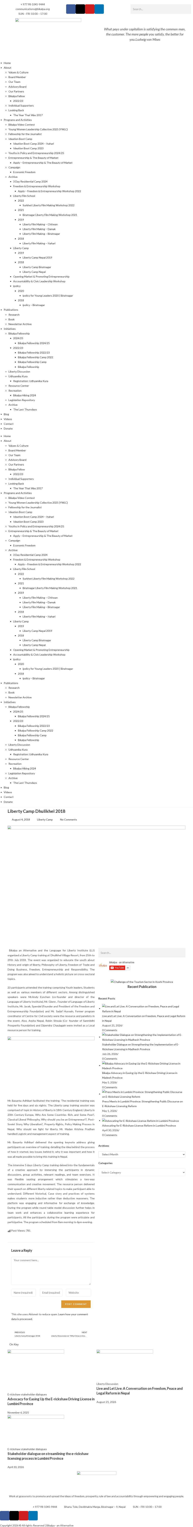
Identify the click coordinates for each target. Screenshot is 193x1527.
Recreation (14, 390)
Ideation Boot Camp (20, 138)
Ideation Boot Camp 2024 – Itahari (33, 143)
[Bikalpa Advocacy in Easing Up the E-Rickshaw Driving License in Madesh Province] (143, 1065)
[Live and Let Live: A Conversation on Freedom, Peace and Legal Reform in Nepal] (143, 1008)
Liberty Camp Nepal (34, 271)
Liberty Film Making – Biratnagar (41, 233)
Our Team (14, 81)
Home (7, 62)
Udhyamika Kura (18, 376)
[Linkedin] (99, 9)
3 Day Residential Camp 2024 (30, 181)
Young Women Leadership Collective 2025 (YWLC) (38, 129)
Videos (8, 419)
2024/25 (18, 338)
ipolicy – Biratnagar (34, 305)
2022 (21, 200)
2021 (21, 210)
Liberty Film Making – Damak (39, 229)
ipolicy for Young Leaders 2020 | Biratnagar (48, 295)
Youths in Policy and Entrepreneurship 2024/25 (36, 153)
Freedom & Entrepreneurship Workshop (36, 186)
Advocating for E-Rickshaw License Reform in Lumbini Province (139, 1125)
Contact (9, 423)
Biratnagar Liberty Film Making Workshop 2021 (50, 214)
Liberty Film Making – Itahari (39, 243)
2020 (21, 290)
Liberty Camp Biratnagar (37, 267)
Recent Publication (142, 987)
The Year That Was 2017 (28, 115)
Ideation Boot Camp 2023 (28, 148)
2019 (21, 219)
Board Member (17, 77)
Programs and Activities (18, 119)
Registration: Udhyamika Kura (30, 381)
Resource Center (18, 385)
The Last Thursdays (25, 409)
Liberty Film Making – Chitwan (40, 224)
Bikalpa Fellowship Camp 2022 (35, 357)
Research (14, 314)
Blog (6, 414)
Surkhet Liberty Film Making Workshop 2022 (48, 205)
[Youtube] (89, 9)
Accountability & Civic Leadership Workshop (39, 281)
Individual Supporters (21, 105)
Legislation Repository (21, 400)
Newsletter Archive (20, 324)
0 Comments (109, 1030)
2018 (21, 238)
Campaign (14, 167)
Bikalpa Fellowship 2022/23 (34, 352)
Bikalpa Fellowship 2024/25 (34, 343)
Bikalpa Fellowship (19, 333)
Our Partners (16, 91)
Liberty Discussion (19, 371)
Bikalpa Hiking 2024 (24, 395)
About (7, 67)
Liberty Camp (21, 248)
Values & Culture (18, 72)
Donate (8, 428)
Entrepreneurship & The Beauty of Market (33, 157)
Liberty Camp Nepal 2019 (37, 257)
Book (11, 319)
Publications (11, 309)
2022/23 (18, 100)
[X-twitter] (80, 9)
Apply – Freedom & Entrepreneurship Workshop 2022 (49, 191)
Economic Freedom (24, 172)
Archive (13, 176)
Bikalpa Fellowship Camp (32, 362)
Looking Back (16, 110)
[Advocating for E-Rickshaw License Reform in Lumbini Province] (140, 1120)
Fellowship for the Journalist (25, 134)
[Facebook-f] (71, 9)
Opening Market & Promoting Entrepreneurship (41, 276)
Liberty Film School (24, 195)
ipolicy (17, 286)
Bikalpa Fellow (16, 96)
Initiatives (10, 328)
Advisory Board (17, 86)
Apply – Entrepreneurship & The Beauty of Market (43, 162)
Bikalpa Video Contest (21, 124)
